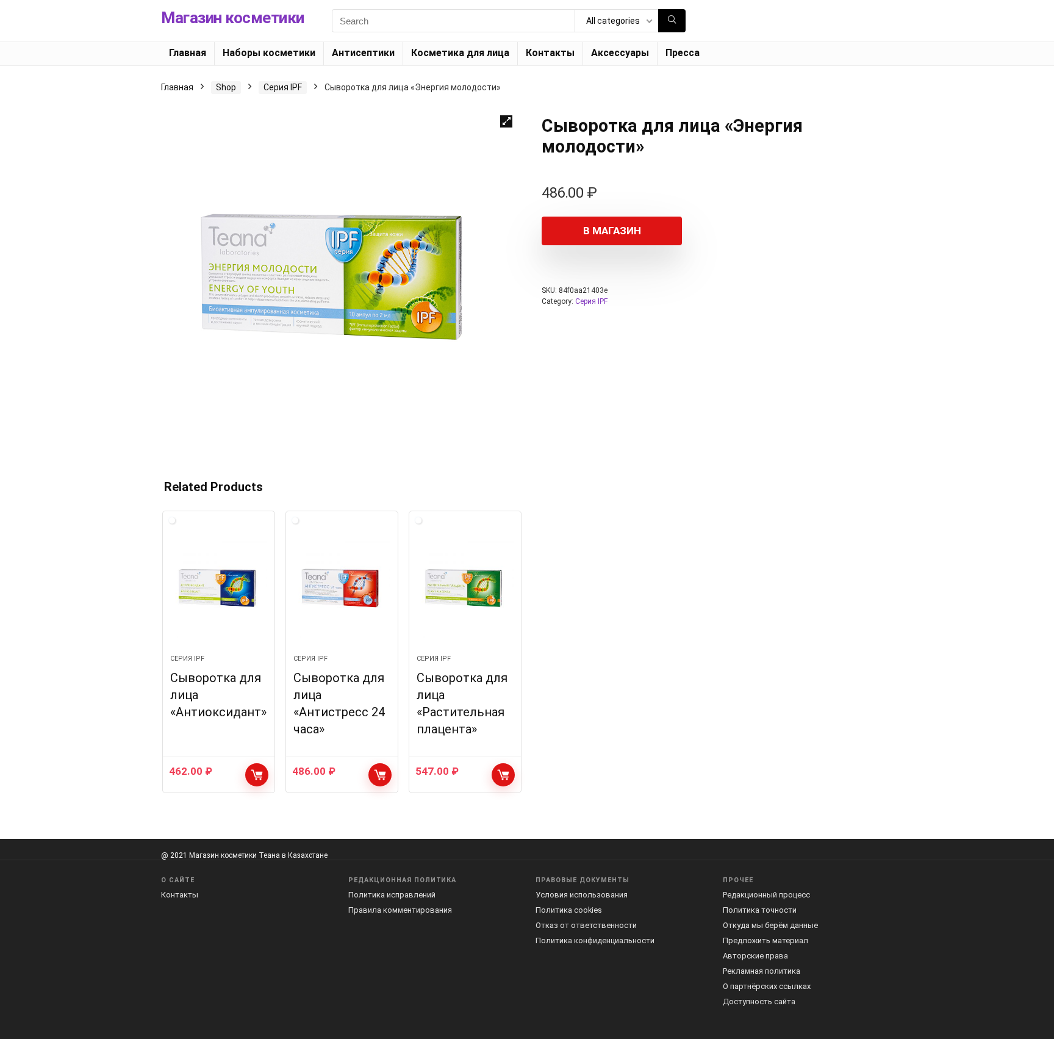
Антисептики (363, 53)
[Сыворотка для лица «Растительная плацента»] (465, 589)
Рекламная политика (761, 971)
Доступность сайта (759, 1001)
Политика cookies (569, 910)
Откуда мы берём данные (770, 925)
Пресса (682, 53)
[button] (506, 121)
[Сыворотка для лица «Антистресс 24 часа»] (341, 589)
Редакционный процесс (766, 894)
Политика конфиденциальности (595, 940)
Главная (187, 53)
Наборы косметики (269, 53)
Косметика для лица (460, 53)
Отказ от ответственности (586, 925)
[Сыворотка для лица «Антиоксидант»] (218, 589)
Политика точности (760, 910)
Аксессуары (620, 53)
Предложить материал (765, 940)
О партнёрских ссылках (767, 986)
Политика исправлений (392, 894)
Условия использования (582, 894)
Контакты (550, 53)
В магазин (612, 231)
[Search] (672, 20)
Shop (226, 87)
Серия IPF (283, 87)
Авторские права (755, 955)
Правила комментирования (400, 910)
